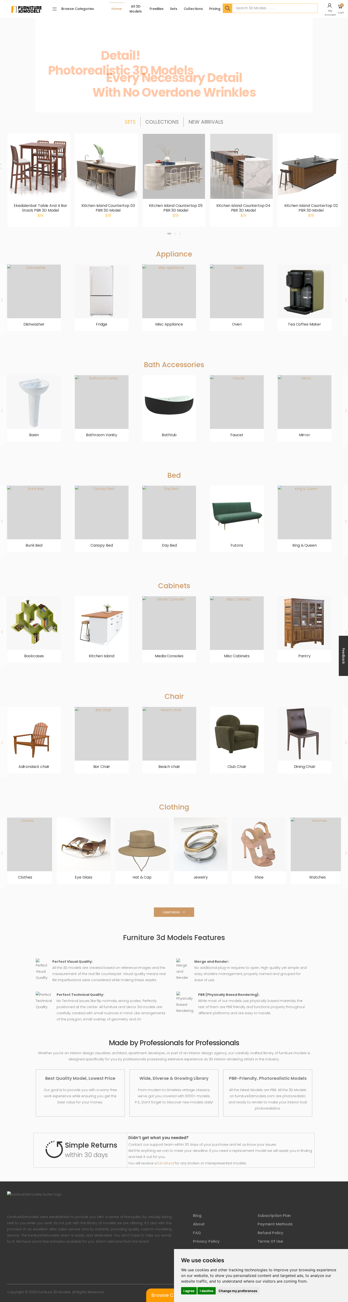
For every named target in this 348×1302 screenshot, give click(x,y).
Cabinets (174, 586)
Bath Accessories (174, 365)
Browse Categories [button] (77, 8)
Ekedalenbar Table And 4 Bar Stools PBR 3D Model (40, 208)
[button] (331, 9)
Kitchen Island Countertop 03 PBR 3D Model (108, 208)
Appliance (174, 254)
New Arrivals (205, 121)
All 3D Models (135, 9)
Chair (174, 696)
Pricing (214, 8)
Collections (193, 8)
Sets (173, 8)
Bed (174, 475)
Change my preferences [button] (238, 1291)
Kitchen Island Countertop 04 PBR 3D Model (243, 208)
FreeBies (157, 8)
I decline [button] (206, 1291)
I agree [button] (188, 1291)
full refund (166, 1163)
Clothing (174, 807)
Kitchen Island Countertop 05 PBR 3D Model (176, 208)
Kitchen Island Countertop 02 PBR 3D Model (311, 208)
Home (116, 8)
